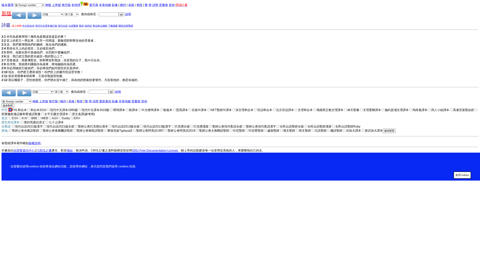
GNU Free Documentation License (155, 150)
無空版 (66, 5)
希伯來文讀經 (100, 25)
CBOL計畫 (45, 150)
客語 (81, 25)
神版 (48, 5)
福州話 (88, 25)
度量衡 (163, 5)
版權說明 (34, 143)
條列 (123, 5)
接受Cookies (462, 175)
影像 (115, 5)
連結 (70, 150)
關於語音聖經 (125, 25)
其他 (172, 5)
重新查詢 (105, 101)
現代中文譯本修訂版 (46, 25)
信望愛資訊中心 (24, 150)
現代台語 (63, 25)
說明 (128, 14)
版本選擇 (8, 5)
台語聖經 (73, 25)
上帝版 (56, 5)
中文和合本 (28, 25)
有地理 (75, 5)
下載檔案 (113, 25)
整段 (139, 5)
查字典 (93, 5)
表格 (131, 5)
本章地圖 (105, 5)
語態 (155, 5)
